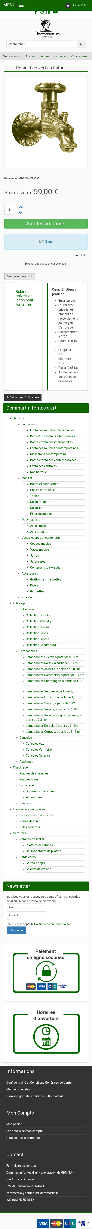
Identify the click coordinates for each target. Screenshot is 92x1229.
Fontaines (60, 56)
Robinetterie (79, 56)
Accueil (30, 56)
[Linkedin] (48, 11)
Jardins (44, 56)
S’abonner (16, 930)
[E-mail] (83, 255)
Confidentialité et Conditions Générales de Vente (39, 1082)
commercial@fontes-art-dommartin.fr (32, 1193)
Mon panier (14, 1124)
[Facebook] (35, 11)
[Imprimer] (77, 255)
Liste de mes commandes (23, 1137)
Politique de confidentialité (52, 924)
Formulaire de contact (21, 1165)
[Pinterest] (42, 11)
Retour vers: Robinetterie (24, 397)
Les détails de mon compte (24, 1131)
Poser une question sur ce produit (47, 263)
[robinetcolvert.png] (46, 117)
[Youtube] (55, 11)
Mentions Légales (18, 1089)
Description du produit (20, 276)
